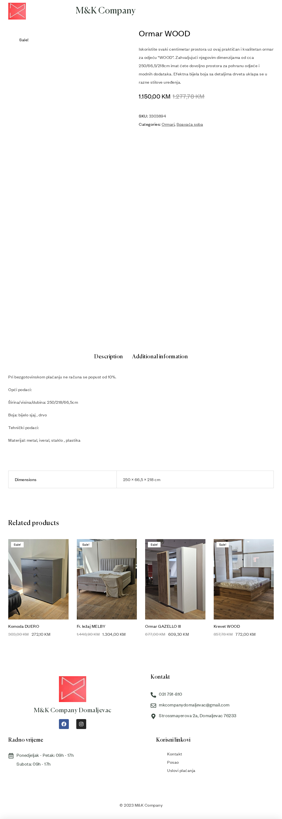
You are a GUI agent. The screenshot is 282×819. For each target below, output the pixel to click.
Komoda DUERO (23, 626)
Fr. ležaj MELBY (91, 626)
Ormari (168, 124)
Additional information (160, 357)
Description (108, 357)
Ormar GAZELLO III (163, 626)
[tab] (108, 357)
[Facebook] (64, 724)
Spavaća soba (190, 124)
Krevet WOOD (227, 626)
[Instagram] (81, 724)
